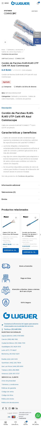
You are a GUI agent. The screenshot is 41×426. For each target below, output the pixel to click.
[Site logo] (20, 3)
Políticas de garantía (9, 388)
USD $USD (36, 41)
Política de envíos (8, 399)
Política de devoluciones (10, 402)
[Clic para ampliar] (5, 42)
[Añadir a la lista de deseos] (16, 217)
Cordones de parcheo (10, 54)
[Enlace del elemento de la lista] (20, 329)
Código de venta (8, 391)
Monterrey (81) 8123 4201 (10, 354)
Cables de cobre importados (12, 52)
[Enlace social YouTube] (13, 408)
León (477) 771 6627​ (9, 350)
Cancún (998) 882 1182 (10, 339)
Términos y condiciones (10, 384)
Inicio (3, 49)
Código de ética (7, 395)
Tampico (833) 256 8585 (10, 370)
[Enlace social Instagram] (9, 408)
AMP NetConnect (8, 58)
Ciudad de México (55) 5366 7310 (13, 343)
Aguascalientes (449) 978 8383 (13, 336)
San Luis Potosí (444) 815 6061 (12, 366)
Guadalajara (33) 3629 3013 (11, 346)
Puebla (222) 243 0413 (10, 359)
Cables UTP (7, 242)
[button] (11, 250)
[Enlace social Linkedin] (16, 408)
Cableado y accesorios (15, 49)
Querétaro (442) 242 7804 (11, 363)
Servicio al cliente (10, 377)
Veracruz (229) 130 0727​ (10, 373)
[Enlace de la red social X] (6, 408)
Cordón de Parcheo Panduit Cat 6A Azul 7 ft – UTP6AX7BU (29, 234)
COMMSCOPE (20, 58)
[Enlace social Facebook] (3, 408)
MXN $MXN (36, 35)
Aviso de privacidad (9, 381)
